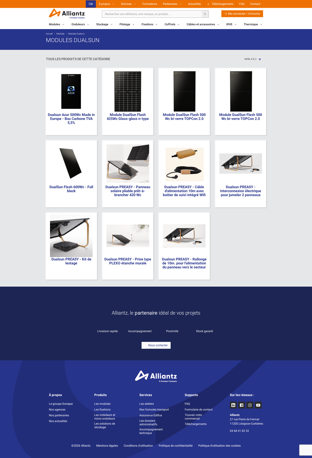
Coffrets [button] (170, 24)
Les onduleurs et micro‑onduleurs (104, 416)
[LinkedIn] (233, 405)
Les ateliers (146, 403)
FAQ (241, 4)
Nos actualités (58, 421)
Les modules (102, 403)
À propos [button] (104, 4)
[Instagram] (249, 405)
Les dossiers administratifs (148, 422)
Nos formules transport (154, 409)
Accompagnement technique (151, 431)
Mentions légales (107, 445)
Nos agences (57, 409)
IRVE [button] (229, 24)
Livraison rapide (107, 331)
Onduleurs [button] (78, 24)
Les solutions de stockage (104, 425)
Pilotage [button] (125, 24)
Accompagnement (139, 331)
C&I (91, 4)
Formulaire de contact (199, 409)
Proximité (172, 331)
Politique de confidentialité (175, 445)
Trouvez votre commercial (193, 416)
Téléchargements (222, 4)
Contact (255, 4)
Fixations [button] (147, 24)
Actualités (194, 4)
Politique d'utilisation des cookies (219, 445)
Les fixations (102, 409)
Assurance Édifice (150, 415)
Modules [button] (54, 24)
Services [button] (126, 4)
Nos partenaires (59, 415)
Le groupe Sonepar (61, 403)
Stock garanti (204, 331)
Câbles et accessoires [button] (201, 24)
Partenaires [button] (170, 4)
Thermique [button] (251, 24)
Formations (149, 4)
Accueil (49, 34)
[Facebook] (241, 405)
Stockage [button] (102, 24)
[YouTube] (258, 405)
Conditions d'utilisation (138, 445)
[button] (156, 345)
